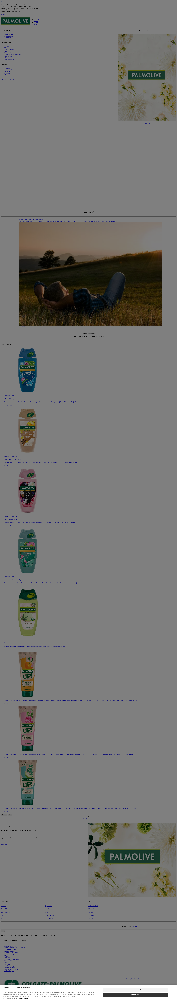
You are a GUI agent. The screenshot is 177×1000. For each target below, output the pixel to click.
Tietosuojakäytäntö (24, 998)
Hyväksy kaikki (135, 994)
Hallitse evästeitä (135, 990)
